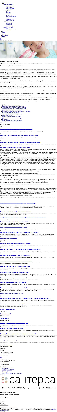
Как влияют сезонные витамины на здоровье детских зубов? (11, 109)
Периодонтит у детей (9, 15)
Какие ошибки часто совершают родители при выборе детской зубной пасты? (14, 107)
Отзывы (3, 32)
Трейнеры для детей (9, 24)
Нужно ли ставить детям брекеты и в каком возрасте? (13, 277)
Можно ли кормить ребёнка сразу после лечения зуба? (13, 282)
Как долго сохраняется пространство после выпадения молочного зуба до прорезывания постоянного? (25, 298)
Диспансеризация (5, 119)
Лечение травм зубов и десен (8, 27)
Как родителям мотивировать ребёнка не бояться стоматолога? (11, 110)
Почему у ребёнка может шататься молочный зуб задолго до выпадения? (18, 333)
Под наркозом (8, 30)
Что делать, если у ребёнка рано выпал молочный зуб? (13, 287)
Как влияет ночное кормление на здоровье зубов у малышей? (11, 116)
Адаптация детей (8, 12)
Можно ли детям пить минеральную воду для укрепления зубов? (12, 114)
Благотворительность (5, 34)
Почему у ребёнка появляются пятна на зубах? (11, 293)
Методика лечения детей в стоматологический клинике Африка (12, 373)
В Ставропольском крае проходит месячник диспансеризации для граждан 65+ (14, 108)
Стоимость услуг (4, 372)
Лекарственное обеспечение (6, 371)
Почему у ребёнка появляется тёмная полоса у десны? (13, 227)
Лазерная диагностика (9, 7)
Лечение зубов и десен (7, 10)
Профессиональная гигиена (10, 8)
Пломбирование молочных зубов (11, 16)
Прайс (3, 31)
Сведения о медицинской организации (8, 369)
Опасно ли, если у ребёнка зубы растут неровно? (12, 328)
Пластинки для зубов (9, 23)
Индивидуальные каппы (9, 22)
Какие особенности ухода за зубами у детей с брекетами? (11, 112)
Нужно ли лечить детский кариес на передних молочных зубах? (12, 118)
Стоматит (7, 18)
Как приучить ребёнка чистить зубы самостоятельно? (13, 340)
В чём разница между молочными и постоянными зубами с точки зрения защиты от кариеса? (16, 111)
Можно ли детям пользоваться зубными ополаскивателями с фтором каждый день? (20, 249)
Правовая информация (5, 35)
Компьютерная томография (10, 6)
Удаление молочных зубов (10, 19)
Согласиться (2, 411)
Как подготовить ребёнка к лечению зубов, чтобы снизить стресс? (12, 105)
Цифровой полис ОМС (5, 313)
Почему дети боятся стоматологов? (8, 238)
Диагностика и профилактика (8, 4)
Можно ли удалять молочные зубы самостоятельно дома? (14, 323)
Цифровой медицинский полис (7, 115)
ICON (6, 11)
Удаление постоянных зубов (10, 20)
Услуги (3, 2)
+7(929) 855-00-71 (3, 37)
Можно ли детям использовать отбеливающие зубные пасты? (15, 266)
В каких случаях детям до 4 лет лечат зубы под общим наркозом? (12, 120)
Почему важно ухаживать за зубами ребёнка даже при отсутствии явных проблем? (20, 142)
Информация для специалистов (7, 370)
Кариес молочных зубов (9, 14)
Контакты (3, 36)
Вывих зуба (7, 28)
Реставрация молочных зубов (10, 26)
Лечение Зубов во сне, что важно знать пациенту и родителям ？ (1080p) (13, 106)
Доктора (3, 33)
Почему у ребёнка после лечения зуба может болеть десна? (14, 272)
